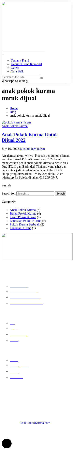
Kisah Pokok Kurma (23, 217)
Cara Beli (17, 71)
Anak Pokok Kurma (15, 126)
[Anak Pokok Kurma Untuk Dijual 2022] (16, 122)
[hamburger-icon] (3, 54)
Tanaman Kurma (20, 228)
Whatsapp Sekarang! (15, 81)
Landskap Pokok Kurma (25, 220)
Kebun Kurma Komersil (26, 64)
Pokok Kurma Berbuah (25, 224)
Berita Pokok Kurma (23, 213)
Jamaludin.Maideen (32, 148)
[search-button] (41, 78)
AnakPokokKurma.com (34, 422)
